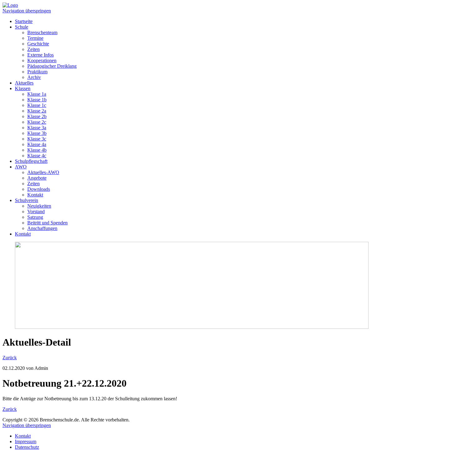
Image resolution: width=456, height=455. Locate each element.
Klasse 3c (36, 138)
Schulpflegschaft (31, 161)
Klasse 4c (36, 155)
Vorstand (36, 211)
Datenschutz (27, 447)
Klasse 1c (36, 105)
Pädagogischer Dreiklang (52, 66)
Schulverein (26, 200)
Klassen (22, 88)
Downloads (38, 189)
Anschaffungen (42, 228)
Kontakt (35, 194)
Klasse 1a (36, 94)
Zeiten (33, 49)
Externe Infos (40, 54)
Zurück (9, 357)
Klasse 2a (36, 110)
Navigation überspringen (26, 10)
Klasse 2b (37, 116)
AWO (21, 166)
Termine (35, 38)
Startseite (24, 21)
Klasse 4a (36, 144)
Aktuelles (24, 82)
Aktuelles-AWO (43, 172)
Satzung (35, 217)
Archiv (34, 77)
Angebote (37, 178)
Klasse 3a (36, 127)
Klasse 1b (37, 99)
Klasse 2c (36, 122)
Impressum (25, 441)
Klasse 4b (37, 150)
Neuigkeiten (39, 206)
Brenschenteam (42, 32)
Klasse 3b (37, 133)
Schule (21, 27)
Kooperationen (41, 60)
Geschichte (38, 43)
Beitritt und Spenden (47, 222)
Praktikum (37, 71)
